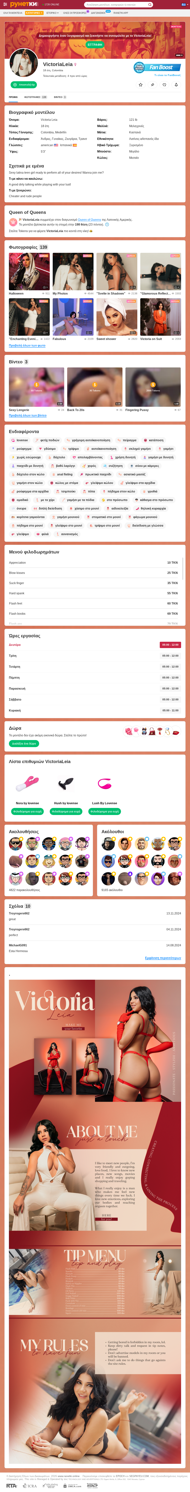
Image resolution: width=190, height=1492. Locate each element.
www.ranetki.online (69, 1476)
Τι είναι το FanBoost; (167, 75)
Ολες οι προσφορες (74, 13)
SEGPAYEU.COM (139, 1476)
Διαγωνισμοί (98, 13)
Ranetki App (121, 13)
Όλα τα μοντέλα (12, 13)
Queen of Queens (89, 219)
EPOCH (120, 1476)
